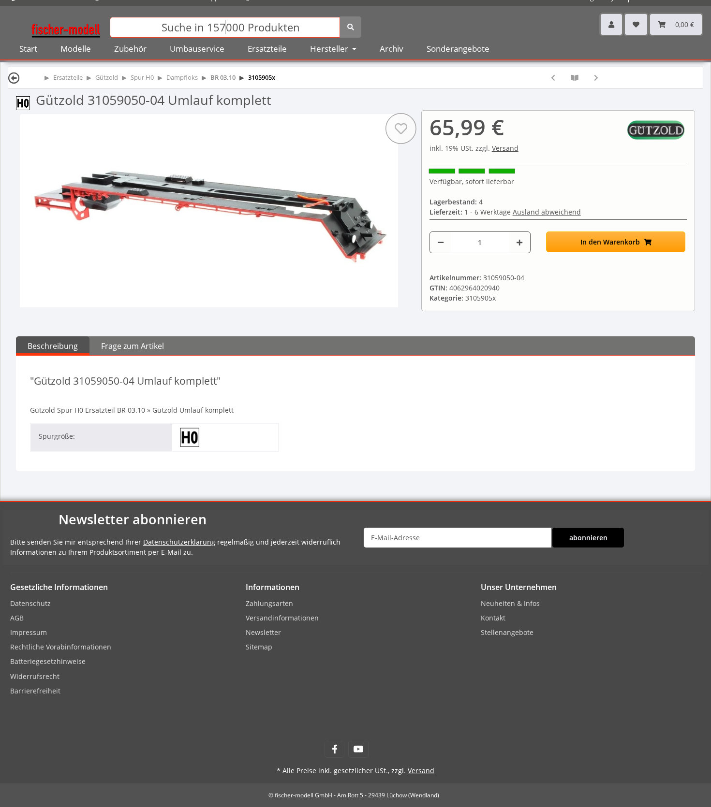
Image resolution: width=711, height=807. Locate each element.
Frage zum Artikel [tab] (132, 346)
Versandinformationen (282, 617)
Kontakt (493, 617)
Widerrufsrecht (34, 676)
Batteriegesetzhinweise (48, 661)
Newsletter (263, 632)
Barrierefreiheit (35, 690)
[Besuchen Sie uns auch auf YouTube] (358, 749)
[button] (611, 24)
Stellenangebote (507, 632)
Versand (505, 148)
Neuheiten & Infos (510, 603)
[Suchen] (350, 27)
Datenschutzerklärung (179, 542)
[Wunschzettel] (636, 24)
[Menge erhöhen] (519, 242)
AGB (17, 617)
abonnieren (588, 537)
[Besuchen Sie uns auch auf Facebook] (334, 749)
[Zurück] (14, 78)
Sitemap (259, 646)
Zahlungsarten (269, 603)
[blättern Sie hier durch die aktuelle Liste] (574, 77)
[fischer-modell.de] (66, 26)
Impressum (28, 632)
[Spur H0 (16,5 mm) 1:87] (26, 102)
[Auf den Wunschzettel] (400, 128)
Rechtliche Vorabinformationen (60, 646)
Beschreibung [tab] (53, 346)
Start (28, 48)
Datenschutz (30, 603)
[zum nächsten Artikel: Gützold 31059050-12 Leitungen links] (596, 77)
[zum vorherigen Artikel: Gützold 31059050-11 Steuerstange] (553, 77)
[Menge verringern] (440, 242)
